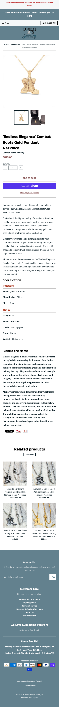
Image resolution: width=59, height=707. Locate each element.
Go (53, 577)
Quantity (6, 164)
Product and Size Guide (29, 599)
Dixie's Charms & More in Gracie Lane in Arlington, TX (29, 653)
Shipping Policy (29, 602)
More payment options (29, 193)
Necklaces (15, 44)
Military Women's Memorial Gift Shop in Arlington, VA (29, 646)
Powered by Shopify (29, 698)
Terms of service (29, 606)
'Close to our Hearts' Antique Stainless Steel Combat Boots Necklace (15, 492)
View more (29, 454)
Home (6, 44)
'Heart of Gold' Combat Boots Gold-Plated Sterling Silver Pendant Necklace (44, 533)
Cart (50, 23)
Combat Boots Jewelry (13, 152)
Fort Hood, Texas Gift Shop (29, 650)
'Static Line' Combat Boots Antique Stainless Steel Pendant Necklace (15, 533)
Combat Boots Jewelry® (33, 694)
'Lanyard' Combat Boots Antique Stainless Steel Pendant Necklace (44, 492)
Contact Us (29, 612)
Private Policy (29, 615)
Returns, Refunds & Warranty (29, 609)
